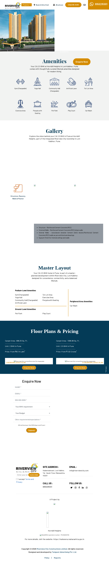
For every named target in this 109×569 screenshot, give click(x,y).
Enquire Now (82, 61)
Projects (26, 5)
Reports (57, 558)
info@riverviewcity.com (78, 470)
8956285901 (47, 487)
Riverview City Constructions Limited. (52, 549)
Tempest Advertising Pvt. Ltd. (64, 552)
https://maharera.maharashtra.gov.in (68, 539)
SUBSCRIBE (34, 475)
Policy (46, 558)
